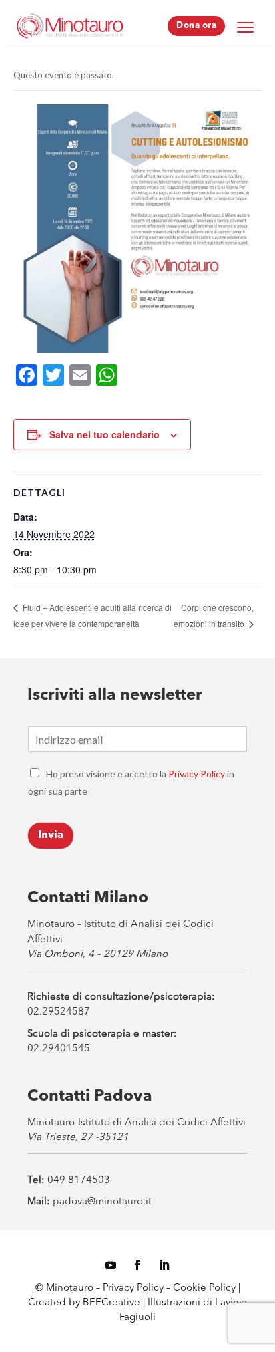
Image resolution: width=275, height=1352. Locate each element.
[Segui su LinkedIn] (164, 1265)
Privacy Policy (196, 773)
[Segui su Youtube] (110, 1265)
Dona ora (196, 25)
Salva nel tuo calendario (104, 434)
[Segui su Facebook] (137, 1265)
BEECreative (110, 1303)
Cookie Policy (205, 1288)
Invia (50, 835)
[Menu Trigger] (245, 26)
